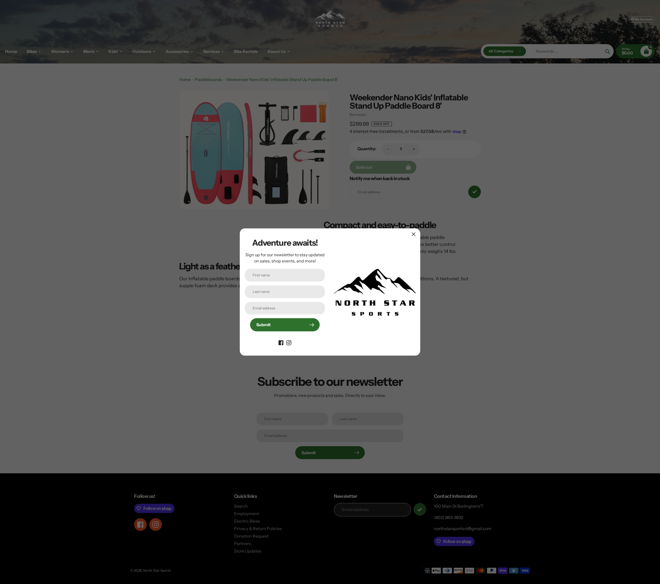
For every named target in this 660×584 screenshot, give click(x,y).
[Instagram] (288, 342)
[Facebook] (281, 342)
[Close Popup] (413, 234)
